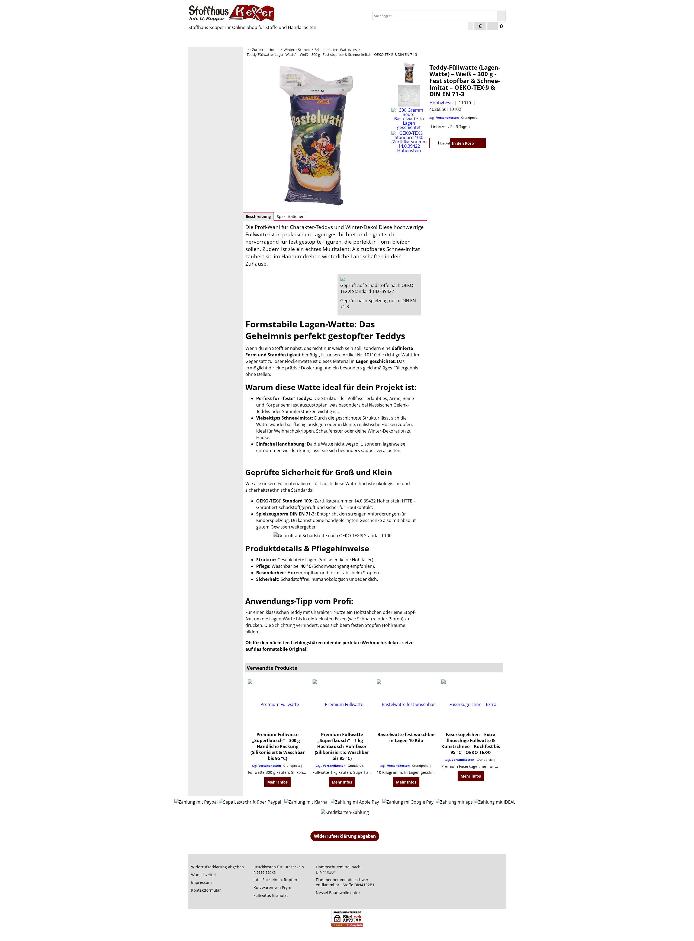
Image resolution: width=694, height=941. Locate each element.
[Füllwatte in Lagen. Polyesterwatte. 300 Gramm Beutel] (408, 96)
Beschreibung (258, 216)
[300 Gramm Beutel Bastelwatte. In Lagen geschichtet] (408, 119)
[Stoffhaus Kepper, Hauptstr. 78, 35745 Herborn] (235, 13)
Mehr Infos (277, 782)
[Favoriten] (481, 143)
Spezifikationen (290, 216)
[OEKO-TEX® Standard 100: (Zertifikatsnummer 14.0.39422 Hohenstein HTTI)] (408, 142)
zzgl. (453, 117)
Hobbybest (440, 103)
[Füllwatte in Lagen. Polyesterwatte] (316, 135)
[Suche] (501, 16)
